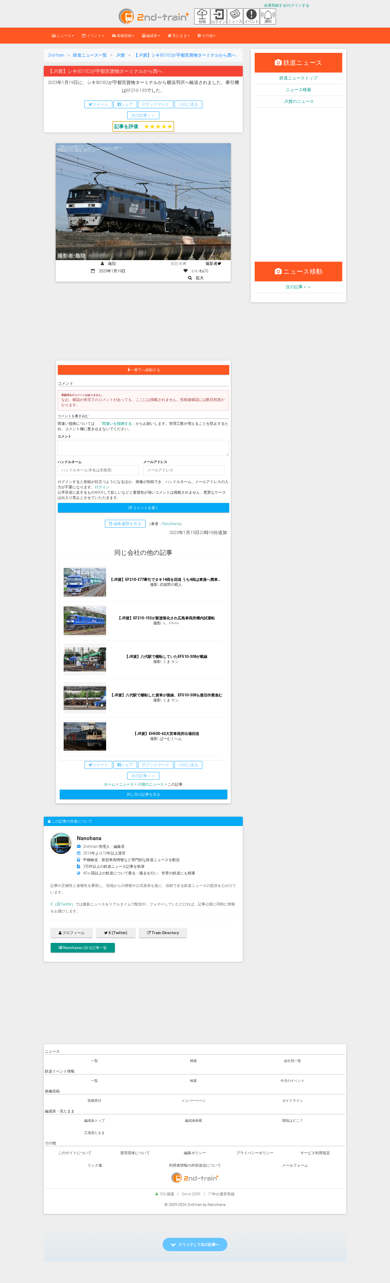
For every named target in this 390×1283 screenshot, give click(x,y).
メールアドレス (155, 462)
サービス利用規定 (315, 1153)
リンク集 (95, 1165)
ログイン (102, 487)
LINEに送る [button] (188, 104)
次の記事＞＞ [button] (143, 115)
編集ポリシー (195, 1153)
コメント (64, 436)
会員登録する (275, 5)
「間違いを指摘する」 (117, 423)
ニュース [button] (63, 35)
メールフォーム (295, 1165)
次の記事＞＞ (298, 286)
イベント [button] (93, 35)
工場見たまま (94, 1133)
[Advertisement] (143, 321)
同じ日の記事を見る (143, 794)
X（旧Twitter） (62, 904)
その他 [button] (207, 35)
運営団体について (135, 1153)
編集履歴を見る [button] (126, 523)
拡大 (198, 278)
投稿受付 (94, 1101)
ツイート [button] (100, 104)
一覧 (94, 1061)
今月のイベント (292, 1081)
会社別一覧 (292, 1061)
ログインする (298, 5)
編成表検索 (193, 1121)
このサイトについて (75, 1153)
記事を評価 (126, 126)
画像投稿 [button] (124, 35)
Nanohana (171, 524)
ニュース (126, 784)
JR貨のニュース (150, 784)
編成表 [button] (151, 35)
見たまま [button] (179, 35)
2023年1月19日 (110, 271)
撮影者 (212, 263)
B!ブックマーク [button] (155, 104)
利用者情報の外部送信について (195, 1165)
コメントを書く (145, 508)
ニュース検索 (298, 89)
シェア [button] (127, 104)
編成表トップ (94, 1121)
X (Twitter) (117, 933)
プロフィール (73, 933)
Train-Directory (165, 933)
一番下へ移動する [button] (145, 370)
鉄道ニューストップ (298, 78)
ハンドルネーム (70, 462)
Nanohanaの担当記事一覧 (84, 948)
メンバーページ (193, 1101)
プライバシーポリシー (255, 1153)
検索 (193, 1061)
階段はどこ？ (292, 1121)
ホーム (109, 784)
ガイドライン (292, 1101)
